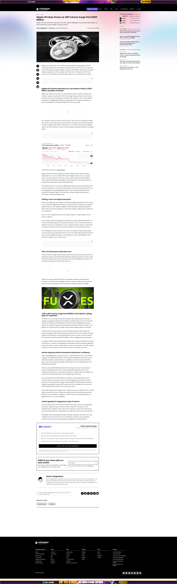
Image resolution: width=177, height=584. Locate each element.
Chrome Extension (117, 552)
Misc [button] (111, 9)
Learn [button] (116, 9)
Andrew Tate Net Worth (118, 557)
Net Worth (68, 561)
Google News (38, 561)
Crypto (41, 14)
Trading (99, 557)
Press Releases (124, 9)
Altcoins (52, 562)
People (83, 553)
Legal (83, 559)
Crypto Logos (69, 552)
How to (99, 553)
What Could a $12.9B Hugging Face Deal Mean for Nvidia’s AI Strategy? (130, 37)
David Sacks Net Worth (118, 559)
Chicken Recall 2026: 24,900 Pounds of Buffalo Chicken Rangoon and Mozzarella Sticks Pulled (129, 43)
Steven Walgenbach (42, 28)
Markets (125, 65)
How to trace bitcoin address (119, 555)
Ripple (124, 51)
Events (67, 555)
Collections (131, 9)
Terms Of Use (38, 557)
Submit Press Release (40, 559)
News (38, 14)
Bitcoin (52, 559)
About (36, 552)
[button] (124, 9)
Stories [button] (106, 9)
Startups (84, 557)
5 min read (51, 28)
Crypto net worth (117, 553)
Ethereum (53, 561)
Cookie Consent (39, 562)
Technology (53, 553)
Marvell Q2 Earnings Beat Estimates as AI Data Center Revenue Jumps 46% (130, 31)
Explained (99, 555)
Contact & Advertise (39, 553)
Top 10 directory (70, 559)
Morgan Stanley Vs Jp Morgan (118, 565)
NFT (52, 557)
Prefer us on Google (93, 28)
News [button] (100, 9)
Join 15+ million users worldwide (68, 446)
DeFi (52, 555)
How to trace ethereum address (118, 562)
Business (53, 552)
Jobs (67, 557)
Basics (98, 552)
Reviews (68, 553)
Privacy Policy (90, 465)
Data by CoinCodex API (71, 562)
